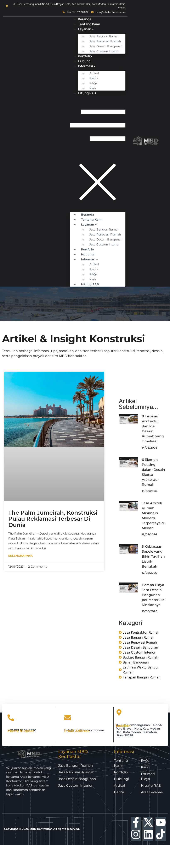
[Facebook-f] (136, 823)
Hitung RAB (87, 93)
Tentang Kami (89, 24)
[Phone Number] (10, 718)
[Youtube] (160, 823)
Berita (93, 78)
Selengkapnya (20, 556)
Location (123, 726)
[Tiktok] (160, 835)
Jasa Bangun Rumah (104, 36)
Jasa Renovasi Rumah (105, 41)
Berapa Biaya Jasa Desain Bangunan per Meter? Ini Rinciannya (153, 595)
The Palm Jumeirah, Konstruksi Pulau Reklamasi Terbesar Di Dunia (52, 518)
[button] (97, 153)
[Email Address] (67, 718)
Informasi (85, 66)
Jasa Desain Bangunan (105, 46)
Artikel (94, 73)
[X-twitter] (148, 823)
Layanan (84, 29)
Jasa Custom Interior (104, 51)
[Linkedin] (148, 835)
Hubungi (84, 61)
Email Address (77, 730)
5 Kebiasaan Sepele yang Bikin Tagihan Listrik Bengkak (153, 556)
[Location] (119, 713)
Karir (92, 88)
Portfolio (85, 56)
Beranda (84, 19)
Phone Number (20, 730)
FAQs (93, 83)
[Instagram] (136, 835)
